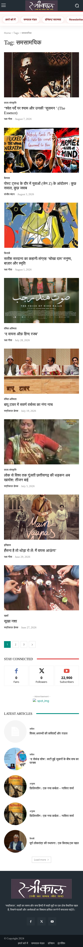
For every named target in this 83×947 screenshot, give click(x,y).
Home (7, 33)
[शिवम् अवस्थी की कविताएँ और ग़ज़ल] (15, 731)
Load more (40, 859)
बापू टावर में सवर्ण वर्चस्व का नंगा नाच (28, 404)
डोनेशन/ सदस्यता (53, 19)
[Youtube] (52, 921)
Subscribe (67, 668)
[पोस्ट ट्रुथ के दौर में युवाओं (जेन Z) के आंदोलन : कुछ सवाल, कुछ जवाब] (41, 149)
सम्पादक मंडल (30, 19)
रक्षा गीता (8, 118)
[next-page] (32, 644)
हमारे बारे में (10, 19)
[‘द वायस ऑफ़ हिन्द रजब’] (41, 300)
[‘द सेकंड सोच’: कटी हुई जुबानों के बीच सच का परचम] (15, 759)
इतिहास (7, 545)
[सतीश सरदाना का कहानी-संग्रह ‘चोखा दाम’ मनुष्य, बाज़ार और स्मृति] (41, 225)
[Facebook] (31, 921)
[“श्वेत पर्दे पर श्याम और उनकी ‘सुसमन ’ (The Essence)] (41, 74)
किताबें (7, 253)
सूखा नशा (10, 621)
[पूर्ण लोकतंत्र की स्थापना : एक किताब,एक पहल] (15, 841)
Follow (41, 668)
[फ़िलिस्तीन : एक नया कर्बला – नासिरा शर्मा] (15, 786)
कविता (32, 729)
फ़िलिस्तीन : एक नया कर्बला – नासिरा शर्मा (52, 788)
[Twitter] (41, 921)
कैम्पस (7, 178)
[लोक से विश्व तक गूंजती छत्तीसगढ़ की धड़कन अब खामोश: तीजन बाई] (41, 441)
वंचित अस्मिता (10, 328)
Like (16, 668)
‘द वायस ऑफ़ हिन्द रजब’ (21, 334)
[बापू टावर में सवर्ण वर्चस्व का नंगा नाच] (41, 371)
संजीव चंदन (9, 194)
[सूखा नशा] (41, 587)
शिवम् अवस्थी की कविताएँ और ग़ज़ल (48, 733)
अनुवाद (32, 784)
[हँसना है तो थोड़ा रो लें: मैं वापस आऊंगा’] (41, 517)
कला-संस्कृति (10, 102)
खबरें (6, 615)
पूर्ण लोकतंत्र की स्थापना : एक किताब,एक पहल (54, 843)
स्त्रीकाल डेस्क (11, 410)
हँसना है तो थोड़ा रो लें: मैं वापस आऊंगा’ (30, 550)
